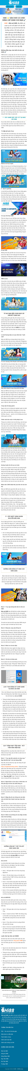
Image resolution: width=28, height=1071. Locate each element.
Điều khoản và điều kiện (7, 1034)
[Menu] (2, 2)
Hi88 (5, 23)
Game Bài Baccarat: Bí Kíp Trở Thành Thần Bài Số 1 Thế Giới (14, 991)
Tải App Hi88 (4, 1064)
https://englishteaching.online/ (9, 766)
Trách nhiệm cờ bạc (6, 1037)
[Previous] (1, 987)
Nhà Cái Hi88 (4, 1051)
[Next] (26, 987)
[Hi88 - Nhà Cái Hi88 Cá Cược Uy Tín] (14, 2)
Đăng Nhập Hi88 (5, 1056)
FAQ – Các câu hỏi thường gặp (9, 1031)
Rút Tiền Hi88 (4, 1061)
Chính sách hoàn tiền (6, 1039)
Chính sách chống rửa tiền (7, 1042)
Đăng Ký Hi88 (4, 1053)
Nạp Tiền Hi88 (4, 1058)
